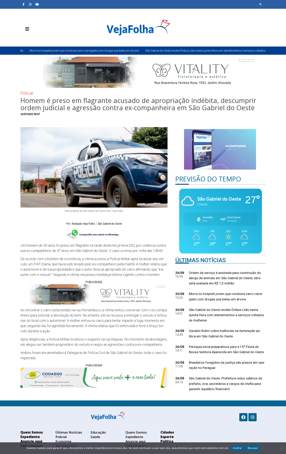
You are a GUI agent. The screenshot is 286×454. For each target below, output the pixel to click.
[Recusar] (281, 448)
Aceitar (237, 448)
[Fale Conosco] (41, 38)
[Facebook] (243, 417)
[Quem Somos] (23, 38)
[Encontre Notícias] (260, 4)
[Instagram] (30, 4)
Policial (26, 93)
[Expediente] (29, 38)
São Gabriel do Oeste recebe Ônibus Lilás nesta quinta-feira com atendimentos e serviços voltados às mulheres (174, 50)
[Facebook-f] (23, 4)
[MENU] (26, 29)
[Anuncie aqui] (35, 38)
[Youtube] (37, 4)
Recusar (253, 448)
